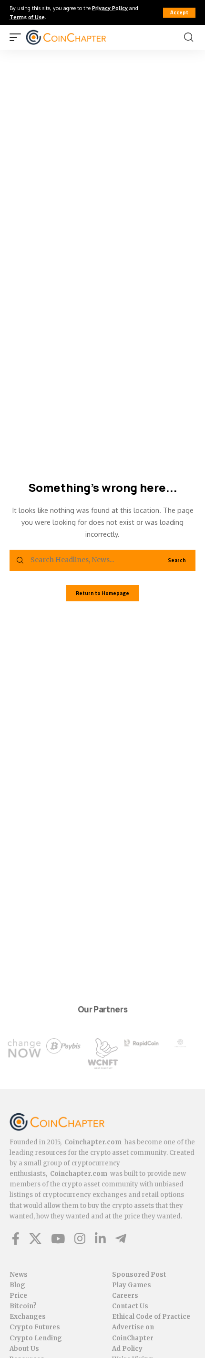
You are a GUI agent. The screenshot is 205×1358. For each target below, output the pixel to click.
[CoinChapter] (78, 37)
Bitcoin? (23, 1306)
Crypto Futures (35, 1327)
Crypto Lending (36, 1338)
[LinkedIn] (100, 1238)
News (19, 1275)
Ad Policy (127, 1349)
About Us (24, 1349)
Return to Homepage (102, 593)
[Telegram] (121, 1238)
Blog (17, 1285)
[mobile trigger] (18, 37)
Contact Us (130, 1306)
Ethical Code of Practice (151, 1317)
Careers (125, 1296)
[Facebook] (16, 1238)
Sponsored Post (139, 1275)
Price (18, 1296)
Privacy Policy (110, 7)
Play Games (131, 1285)
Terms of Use (27, 17)
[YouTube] (58, 1238)
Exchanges (28, 1317)
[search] (188, 37)
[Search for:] (90, 560)
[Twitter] (35, 1238)
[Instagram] (80, 1238)
